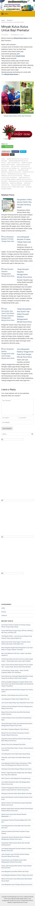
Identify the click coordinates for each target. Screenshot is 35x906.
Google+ (6, 154)
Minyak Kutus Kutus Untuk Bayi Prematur (17, 116)
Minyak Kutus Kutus (11, 74)
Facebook (15, 151)
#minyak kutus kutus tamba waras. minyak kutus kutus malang (16, 179)
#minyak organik (16, 183)
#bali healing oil (14, 162)
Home (3, 20)
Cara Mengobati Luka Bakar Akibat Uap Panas (15, 871)
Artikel (3, 608)
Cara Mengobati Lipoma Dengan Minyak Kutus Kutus (16, 884)
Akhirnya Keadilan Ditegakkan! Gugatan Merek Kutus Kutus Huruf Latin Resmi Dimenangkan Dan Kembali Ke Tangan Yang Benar (17, 684)
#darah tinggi (27, 162)
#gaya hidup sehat (8, 164)
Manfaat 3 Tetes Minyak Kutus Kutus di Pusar (14, 695)
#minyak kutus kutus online (11, 175)
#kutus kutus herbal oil (10, 168)
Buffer (12, 154)
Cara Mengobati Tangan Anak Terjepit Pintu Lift (15, 699)
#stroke (29, 187)
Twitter (23, 151)
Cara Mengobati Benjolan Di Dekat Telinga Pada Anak (24, 239)
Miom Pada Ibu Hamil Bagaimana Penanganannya (16, 778)
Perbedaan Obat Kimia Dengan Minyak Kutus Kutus (16, 769)
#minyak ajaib (23, 170)
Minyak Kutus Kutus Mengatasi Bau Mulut (13, 744)
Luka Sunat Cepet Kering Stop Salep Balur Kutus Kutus (17, 702)
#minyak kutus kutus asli (17, 173)
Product (3, 612)
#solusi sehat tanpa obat (20, 185)
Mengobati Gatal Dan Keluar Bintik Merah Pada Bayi (16, 793)
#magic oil (13, 170)
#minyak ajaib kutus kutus (11, 172)
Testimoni (9, 20)
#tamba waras (6, 188)
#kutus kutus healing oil (20, 166)
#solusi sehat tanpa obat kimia (12, 187)
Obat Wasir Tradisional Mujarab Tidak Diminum (15, 729)
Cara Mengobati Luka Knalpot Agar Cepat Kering (15, 754)
